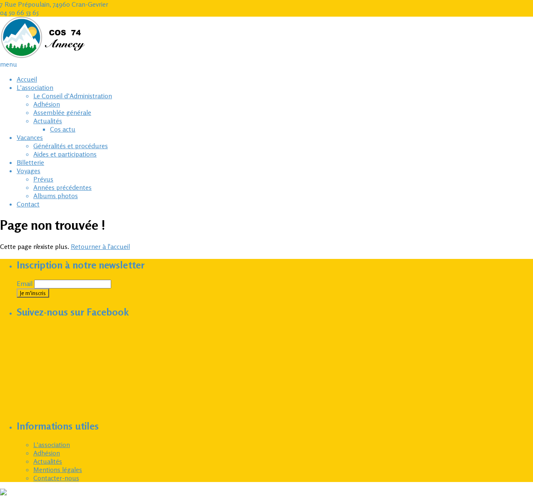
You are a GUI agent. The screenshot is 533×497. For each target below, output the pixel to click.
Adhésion (46, 104)
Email (24, 283)
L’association (35, 87)
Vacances (30, 137)
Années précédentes (62, 187)
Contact (28, 204)
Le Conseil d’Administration (72, 96)
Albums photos (55, 195)
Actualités (47, 121)
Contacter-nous (56, 478)
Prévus (43, 179)
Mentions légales (57, 469)
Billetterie (30, 162)
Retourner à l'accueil (100, 246)
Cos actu (62, 129)
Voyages (28, 170)
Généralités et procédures (70, 146)
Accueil (27, 79)
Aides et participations (65, 154)
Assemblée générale (62, 112)
